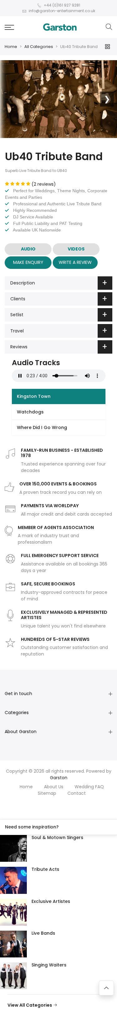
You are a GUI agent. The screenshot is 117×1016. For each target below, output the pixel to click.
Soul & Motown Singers (57, 837)
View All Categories (30, 1005)
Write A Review (75, 262)
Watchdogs (30, 412)
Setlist (16, 315)
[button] (9, 27)
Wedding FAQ (89, 787)
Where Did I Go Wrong (42, 427)
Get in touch (18, 693)
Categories (17, 712)
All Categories (38, 47)
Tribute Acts (45, 869)
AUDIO (28, 249)
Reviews (18, 347)
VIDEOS (76, 249)
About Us (53, 787)
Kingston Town (34, 396)
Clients (17, 299)
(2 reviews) (44, 184)
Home (11, 47)
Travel (17, 331)
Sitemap (47, 793)
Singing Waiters (49, 965)
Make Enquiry (28, 262)
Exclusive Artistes (51, 901)
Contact (76, 793)
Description (22, 283)
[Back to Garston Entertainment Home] (60, 27)
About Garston (21, 731)
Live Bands (43, 933)
